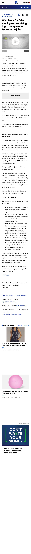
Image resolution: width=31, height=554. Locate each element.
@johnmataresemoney (8, 302)
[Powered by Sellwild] (26, 423)
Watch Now (26, 2)
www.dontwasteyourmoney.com (11, 314)
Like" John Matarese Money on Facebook (14, 295)
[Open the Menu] (2, 2)
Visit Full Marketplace (23, 325)
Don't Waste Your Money (7, 15)
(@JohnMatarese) (21, 305)
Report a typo (6, 275)
